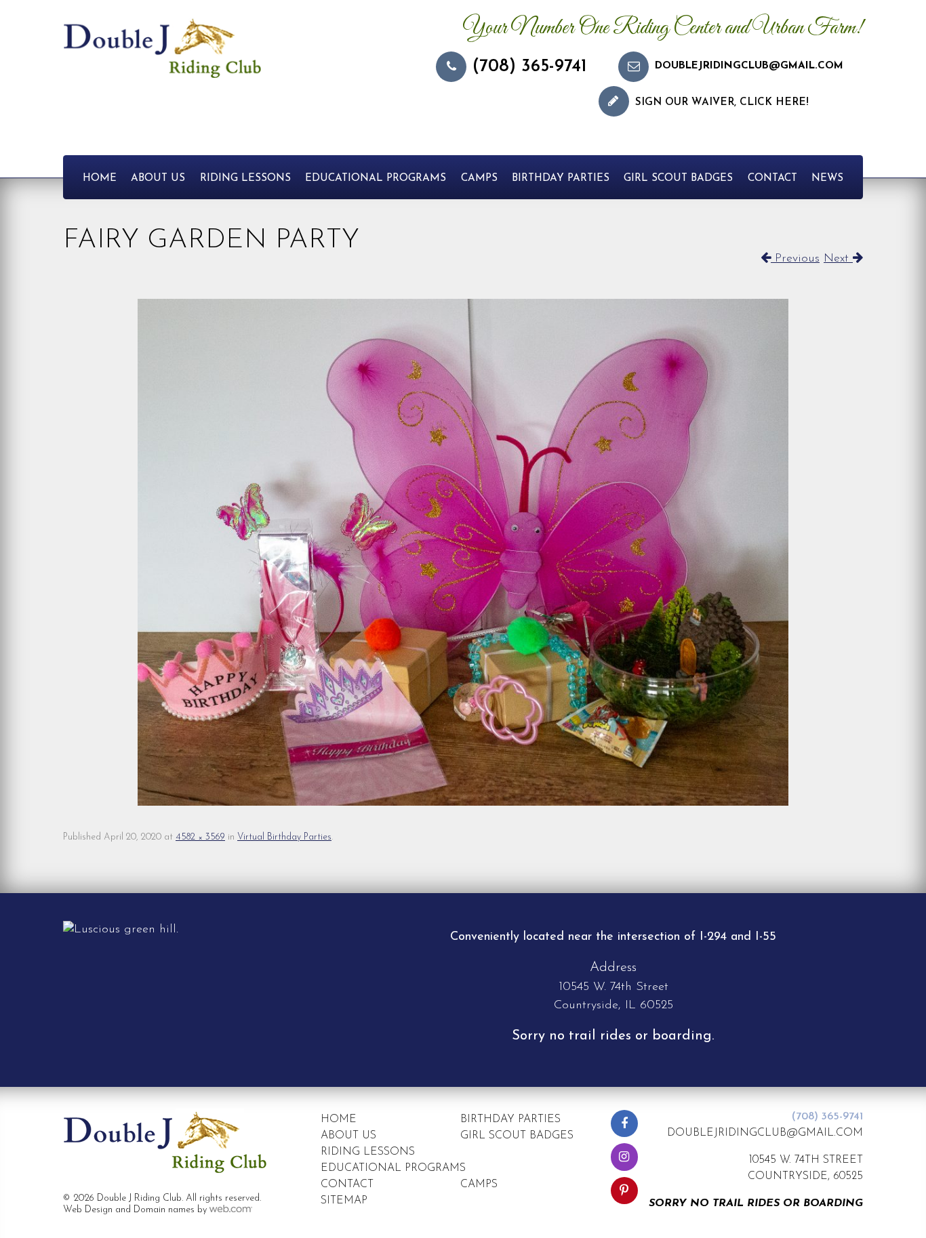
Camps (479, 178)
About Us (158, 178)
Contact (772, 178)
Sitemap (344, 1200)
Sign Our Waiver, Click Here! (722, 103)
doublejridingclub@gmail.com (749, 66)
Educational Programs (375, 178)
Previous (795, 259)
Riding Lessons (245, 178)
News (827, 178)
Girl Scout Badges (678, 178)
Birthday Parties (560, 178)
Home (100, 178)
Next (838, 259)
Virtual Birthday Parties (284, 837)
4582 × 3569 (200, 837)
